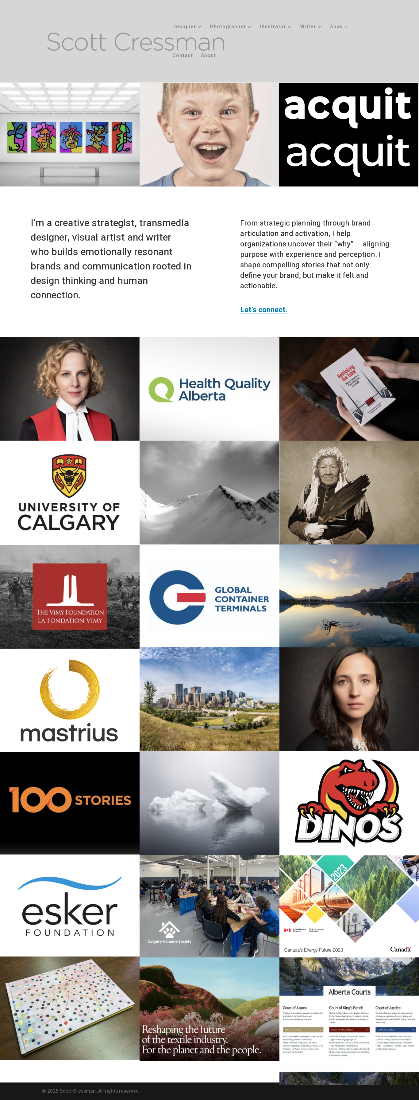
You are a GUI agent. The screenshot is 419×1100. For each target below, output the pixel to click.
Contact (182, 56)
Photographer (228, 27)
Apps (336, 27)
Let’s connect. (263, 309)
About (208, 56)
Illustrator (273, 27)
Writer (308, 27)
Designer (184, 27)
